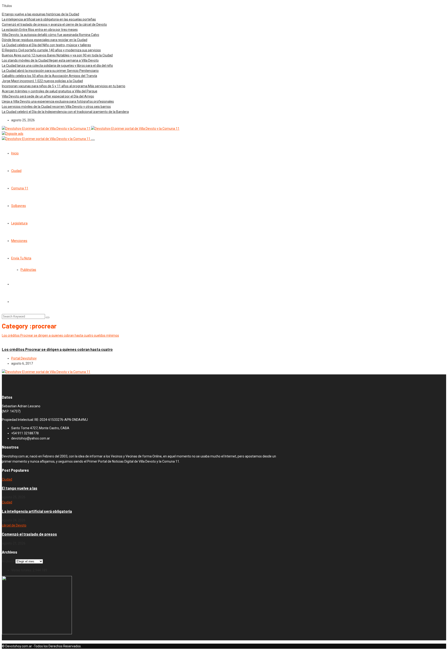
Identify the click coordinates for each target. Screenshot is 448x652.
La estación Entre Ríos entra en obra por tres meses (40, 29)
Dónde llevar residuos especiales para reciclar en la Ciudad (44, 40)
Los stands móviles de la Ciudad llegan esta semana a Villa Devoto (50, 60)
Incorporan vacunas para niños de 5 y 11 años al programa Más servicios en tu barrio (63, 86)
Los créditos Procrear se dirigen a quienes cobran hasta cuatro (57, 349)
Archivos (8, 561)
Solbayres (18, 206)
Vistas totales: (22, 570)
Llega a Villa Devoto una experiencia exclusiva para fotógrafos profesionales (58, 101)
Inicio (15, 153)
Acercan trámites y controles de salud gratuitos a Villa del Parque (49, 91)
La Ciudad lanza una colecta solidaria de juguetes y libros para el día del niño (57, 65)
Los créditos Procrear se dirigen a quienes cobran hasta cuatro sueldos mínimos (60, 335)
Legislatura (19, 223)
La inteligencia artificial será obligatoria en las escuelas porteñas (49, 19)
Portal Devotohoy (24, 358)
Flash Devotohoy (14, 340)
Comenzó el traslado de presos (29, 534)
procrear (33, 340)
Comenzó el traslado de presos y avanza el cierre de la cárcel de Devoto (54, 24)
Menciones (19, 241)
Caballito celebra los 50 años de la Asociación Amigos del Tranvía (49, 76)
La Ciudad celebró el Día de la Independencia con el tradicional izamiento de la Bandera (65, 112)
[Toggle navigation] (93, 140)
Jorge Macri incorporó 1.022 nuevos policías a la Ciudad (42, 81)
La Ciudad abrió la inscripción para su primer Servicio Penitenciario (50, 71)
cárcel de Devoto (14, 525)
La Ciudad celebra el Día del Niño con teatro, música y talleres (46, 45)
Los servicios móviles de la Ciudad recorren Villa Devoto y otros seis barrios (56, 106)
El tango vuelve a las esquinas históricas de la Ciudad (40, 14)
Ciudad (16, 171)
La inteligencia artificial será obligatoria (37, 511)
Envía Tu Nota (21, 258)
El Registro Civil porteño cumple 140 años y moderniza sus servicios (51, 50)
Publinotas (28, 270)
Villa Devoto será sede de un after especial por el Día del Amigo (48, 96)
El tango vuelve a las (19, 488)
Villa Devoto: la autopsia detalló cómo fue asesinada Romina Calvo (50, 35)
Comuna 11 (19, 188)
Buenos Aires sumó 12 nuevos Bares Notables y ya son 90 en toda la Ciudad (57, 55)
